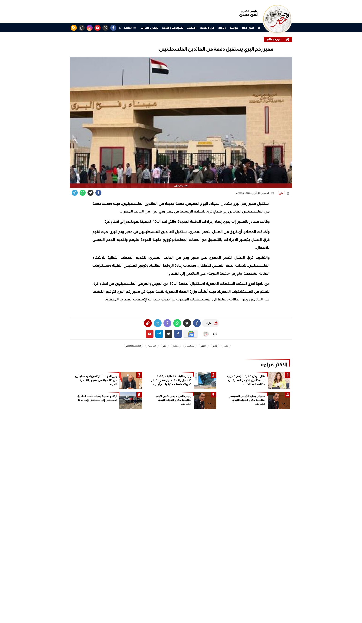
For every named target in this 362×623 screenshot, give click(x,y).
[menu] (120, 28)
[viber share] (75, 193)
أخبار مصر (248, 27)
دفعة (176, 345)
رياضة (222, 27)
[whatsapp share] (83, 193)
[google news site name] (191, 334)
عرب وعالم (274, 39)
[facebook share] (98, 193)
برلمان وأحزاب (149, 27)
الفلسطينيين (133, 345)
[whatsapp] (148, 323)
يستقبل (189, 345)
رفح (215, 345)
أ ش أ (281, 193)
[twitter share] (90, 193)
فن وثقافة (207, 27)
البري (203, 345)
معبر (226, 345)
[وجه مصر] (277, 32)
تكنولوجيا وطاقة (172, 27)
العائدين (151, 345)
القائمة (128, 27)
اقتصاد (191, 27)
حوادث (233, 27)
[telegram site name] (159, 334)
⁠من (164, 345)
